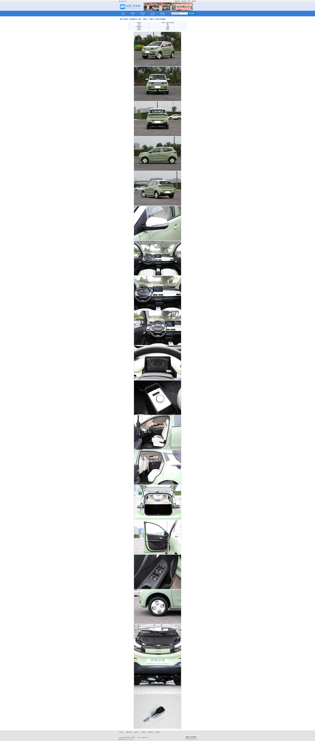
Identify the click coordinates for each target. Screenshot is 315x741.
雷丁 (140, 19)
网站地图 (157, 732)
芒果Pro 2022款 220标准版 (157, 19)
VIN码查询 (143, 732)
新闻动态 (142, 14)
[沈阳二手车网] (130, 9)
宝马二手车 (183, 1)
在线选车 (133, 14)
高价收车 (194, 1)
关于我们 (152, 14)
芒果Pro (145, 19)
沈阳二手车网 (124, 19)
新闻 (189, 1)
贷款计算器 (150, 732)
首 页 (123, 14)
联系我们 (162, 14)
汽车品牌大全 (133, 19)
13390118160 (123, 1)
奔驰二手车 (177, 1)
